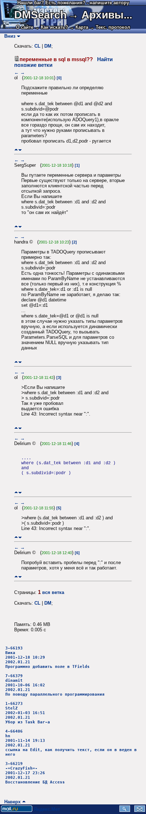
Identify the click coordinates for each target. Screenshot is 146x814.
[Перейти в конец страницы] (20, 149)
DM (47, 46)
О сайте (24, 27)
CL (37, 46)
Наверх (11, 801)
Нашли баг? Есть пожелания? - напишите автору (73, 2)
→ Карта (78, 27)
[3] (58, 377)
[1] (77, 165)
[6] (77, 553)
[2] (74, 242)
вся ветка (53, 592)
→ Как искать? (51, 27)
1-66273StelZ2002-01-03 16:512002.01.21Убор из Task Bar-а (27, 712)
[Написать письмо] (139, 810)
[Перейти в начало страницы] (16, 149)
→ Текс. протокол (110, 27)
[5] (58, 508)
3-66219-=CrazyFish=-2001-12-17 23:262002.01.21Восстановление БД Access (35, 772)
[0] (59, 78)
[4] (76, 443)
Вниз (8, 36)
